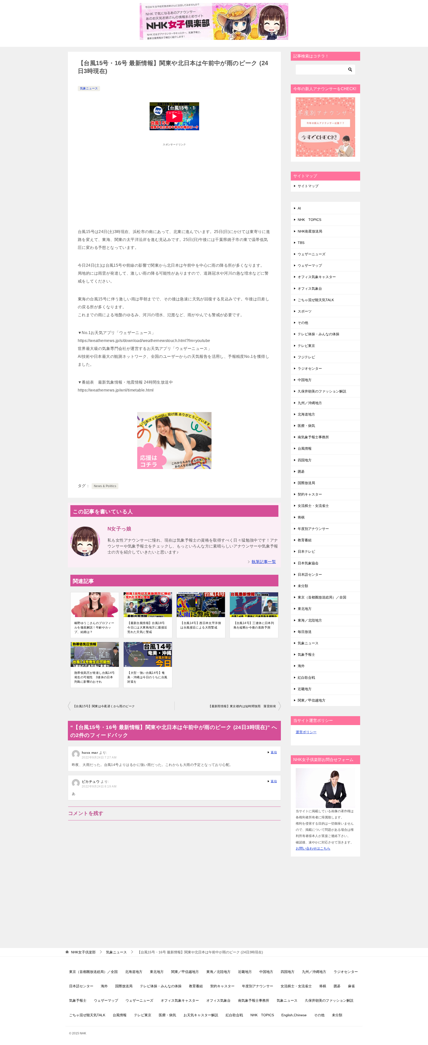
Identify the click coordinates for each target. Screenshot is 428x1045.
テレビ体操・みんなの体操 (318, 334)
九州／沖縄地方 (310, 403)
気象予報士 (306, 654)
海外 (301, 666)
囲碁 (301, 471)
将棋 (301, 517)
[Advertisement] (174, 183)
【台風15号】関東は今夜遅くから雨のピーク (104, 706)
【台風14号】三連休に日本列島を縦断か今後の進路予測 (254, 625)
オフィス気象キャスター (317, 277)
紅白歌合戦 (306, 677)
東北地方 (305, 609)
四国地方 (305, 460)
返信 (274, 752)
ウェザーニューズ (311, 254)
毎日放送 (305, 632)
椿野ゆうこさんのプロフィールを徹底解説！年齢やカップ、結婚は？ (94, 627)
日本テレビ (306, 551)
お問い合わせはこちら (313, 848)
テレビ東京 (306, 346)
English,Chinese (294, 1015)
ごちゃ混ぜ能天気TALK (316, 300)
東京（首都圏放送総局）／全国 (322, 597)
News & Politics (105, 486)
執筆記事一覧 (264, 562)
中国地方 (305, 380)
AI (299, 208)
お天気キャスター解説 (201, 1015)
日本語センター (310, 574)
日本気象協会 (308, 563)
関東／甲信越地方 (311, 700)
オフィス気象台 (310, 288)
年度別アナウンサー (313, 529)
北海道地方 (306, 414)
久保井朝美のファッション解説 (322, 391)
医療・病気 (306, 426)
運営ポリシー (306, 732)
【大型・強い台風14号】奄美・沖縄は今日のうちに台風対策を (147, 677)
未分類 (303, 586)
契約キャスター (310, 494)
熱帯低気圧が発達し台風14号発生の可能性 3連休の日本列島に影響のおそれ (94, 677)
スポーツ (305, 311)
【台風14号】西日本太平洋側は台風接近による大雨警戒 (200, 625)
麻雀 (351, 986)
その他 (303, 323)
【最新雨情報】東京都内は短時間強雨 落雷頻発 (242, 706)
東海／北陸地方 (310, 620)
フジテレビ (306, 357)
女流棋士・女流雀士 (313, 506)
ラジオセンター (310, 368)
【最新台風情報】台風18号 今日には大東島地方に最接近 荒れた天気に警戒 (147, 627)
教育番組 (305, 540)
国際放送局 (306, 483)
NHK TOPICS (309, 220)
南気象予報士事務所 (313, 437)
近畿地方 (305, 689)
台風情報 (305, 448)
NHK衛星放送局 (310, 231)
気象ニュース (89, 88)
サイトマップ (308, 186)
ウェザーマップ (310, 265)
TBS (301, 243)
